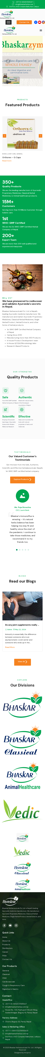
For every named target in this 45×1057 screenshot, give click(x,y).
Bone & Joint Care (9, 154)
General (19, 154)
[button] (41, 30)
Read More (10, 647)
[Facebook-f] (35, 22)
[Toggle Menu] (8, 22)
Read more (6, 161)
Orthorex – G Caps (11, 157)
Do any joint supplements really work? (22, 624)
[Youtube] (39, 22)
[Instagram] (43, 22)
